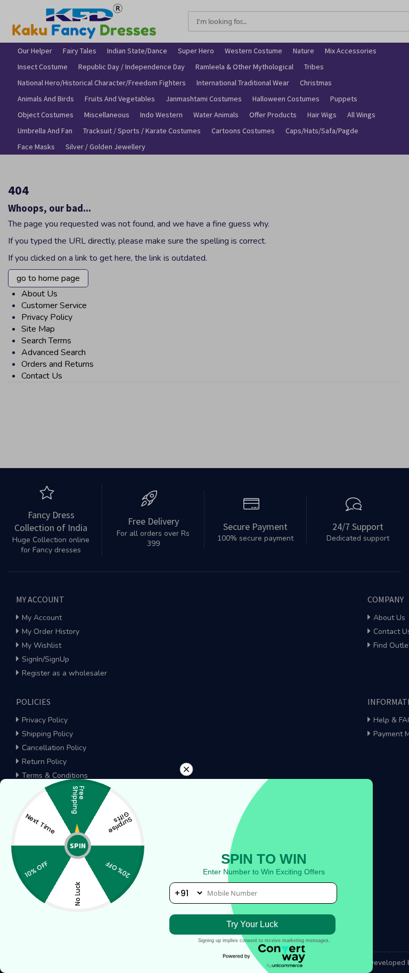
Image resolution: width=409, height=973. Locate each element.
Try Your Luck (252, 924)
